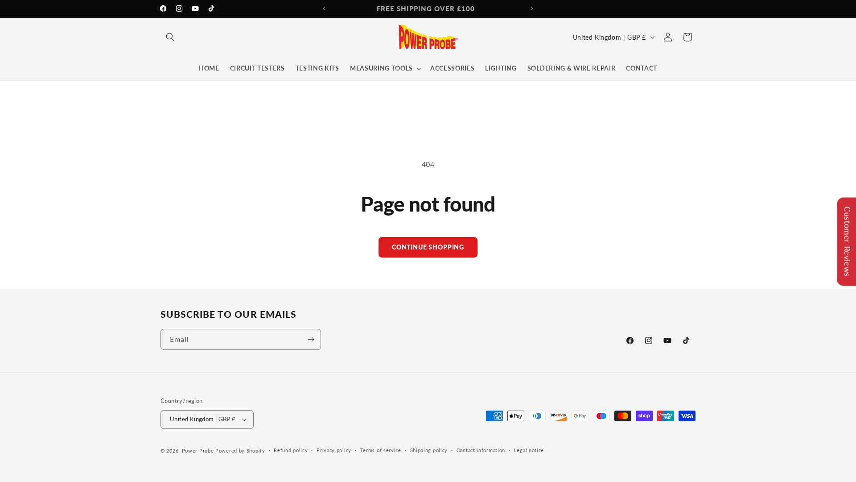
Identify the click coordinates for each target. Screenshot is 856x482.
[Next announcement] (532, 8)
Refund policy (291, 450)
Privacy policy (334, 450)
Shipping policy (429, 450)
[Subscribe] (311, 339)
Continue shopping (428, 247)
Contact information (481, 450)
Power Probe (198, 450)
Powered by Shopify (240, 450)
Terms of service (380, 450)
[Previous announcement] (324, 8)
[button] (170, 37)
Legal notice (529, 450)
